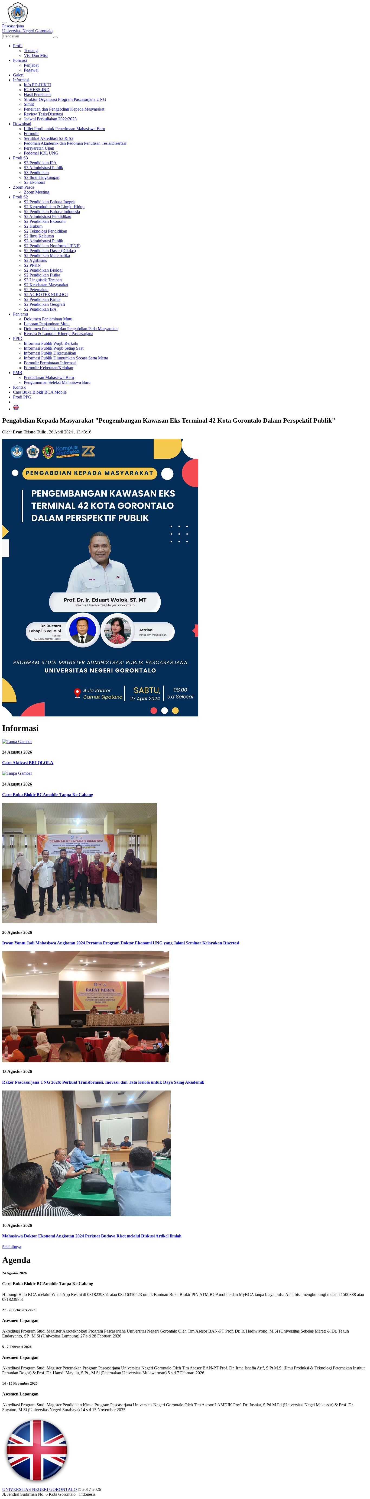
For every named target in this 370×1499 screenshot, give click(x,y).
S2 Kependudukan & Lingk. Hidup (54, 206)
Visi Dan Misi (36, 55)
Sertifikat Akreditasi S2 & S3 (48, 138)
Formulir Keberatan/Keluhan (48, 367)
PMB (17, 372)
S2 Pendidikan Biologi (43, 270)
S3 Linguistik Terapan (43, 280)
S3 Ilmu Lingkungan (41, 177)
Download (22, 123)
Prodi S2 (20, 197)
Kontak (19, 387)
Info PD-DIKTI (37, 84)
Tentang (31, 50)
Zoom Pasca (23, 187)
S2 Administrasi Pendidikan (47, 216)
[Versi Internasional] (16, 409)
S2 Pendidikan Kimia (42, 299)
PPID (17, 338)
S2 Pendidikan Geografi (44, 304)
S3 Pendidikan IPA (40, 162)
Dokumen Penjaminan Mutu (48, 319)
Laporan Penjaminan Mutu (47, 323)
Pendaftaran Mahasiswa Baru (49, 377)
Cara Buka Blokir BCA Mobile (40, 392)
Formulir (31, 133)
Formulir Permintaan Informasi (50, 363)
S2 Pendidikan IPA (40, 309)
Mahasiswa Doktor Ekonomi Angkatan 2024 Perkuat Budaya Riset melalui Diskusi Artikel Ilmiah (91, 1236)
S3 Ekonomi (34, 182)
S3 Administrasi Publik (43, 167)
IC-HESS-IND (37, 89)
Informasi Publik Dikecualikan (50, 353)
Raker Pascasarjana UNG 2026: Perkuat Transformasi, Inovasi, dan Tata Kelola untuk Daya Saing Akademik (103, 1082)
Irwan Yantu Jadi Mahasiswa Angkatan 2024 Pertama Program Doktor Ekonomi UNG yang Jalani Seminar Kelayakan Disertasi (120, 943)
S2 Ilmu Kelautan (39, 236)
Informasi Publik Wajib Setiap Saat (53, 348)
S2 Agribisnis (35, 260)
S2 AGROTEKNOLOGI (46, 294)
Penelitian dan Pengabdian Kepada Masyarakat (64, 109)
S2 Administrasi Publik (43, 241)
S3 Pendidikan (36, 172)
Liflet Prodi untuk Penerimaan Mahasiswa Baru (64, 128)
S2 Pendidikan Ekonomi (45, 221)
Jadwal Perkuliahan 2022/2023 (50, 119)
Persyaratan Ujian (39, 148)
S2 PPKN (32, 265)
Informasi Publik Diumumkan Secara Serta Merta (66, 358)
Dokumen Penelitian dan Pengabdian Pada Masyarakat (71, 328)
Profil (17, 45)
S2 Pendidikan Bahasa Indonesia (52, 211)
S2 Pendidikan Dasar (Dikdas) (50, 250)
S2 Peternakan (36, 289)
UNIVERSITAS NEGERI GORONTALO (39, 1489)
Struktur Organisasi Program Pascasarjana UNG (65, 99)
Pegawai (31, 70)
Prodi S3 (20, 158)
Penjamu (20, 314)
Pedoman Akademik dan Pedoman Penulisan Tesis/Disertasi (75, 143)
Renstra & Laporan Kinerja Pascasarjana (58, 333)
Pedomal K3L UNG (41, 153)
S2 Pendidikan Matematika (47, 255)
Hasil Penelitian (37, 94)
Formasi (20, 60)
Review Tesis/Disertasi (43, 114)
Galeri (18, 75)
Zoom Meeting (36, 192)
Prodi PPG (22, 397)
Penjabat (31, 65)
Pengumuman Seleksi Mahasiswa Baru (57, 382)
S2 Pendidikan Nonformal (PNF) (52, 245)
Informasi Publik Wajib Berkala (51, 343)
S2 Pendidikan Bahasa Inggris (49, 202)
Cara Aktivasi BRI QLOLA (27, 762)
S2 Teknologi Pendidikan (45, 231)
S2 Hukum (33, 226)
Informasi (21, 80)
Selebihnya (11, 1246)
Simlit (29, 104)
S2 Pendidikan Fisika (42, 275)
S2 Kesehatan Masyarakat (46, 284)
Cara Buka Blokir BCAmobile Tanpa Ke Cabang (47, 794)
